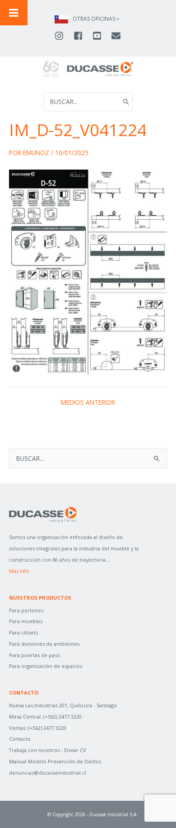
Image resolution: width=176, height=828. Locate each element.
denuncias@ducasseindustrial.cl (47, 772)
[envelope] (116, 35)
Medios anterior (88, 402)
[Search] (126, 102)
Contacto (20, 738)
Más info (19, 571)
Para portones (26, 610)
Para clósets (23, 632)
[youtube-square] (101, 35)
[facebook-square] (82, 35)
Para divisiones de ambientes (44, 643)
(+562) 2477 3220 (62, 716)
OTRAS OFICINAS (94, 19)
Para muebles (25, 621)
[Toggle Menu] (14, 12)
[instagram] (63, 35)
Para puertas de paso (34, 655)
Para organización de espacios (45, 665)
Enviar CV (75, 750)
